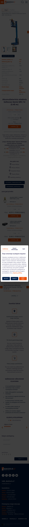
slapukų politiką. (17, 273)
